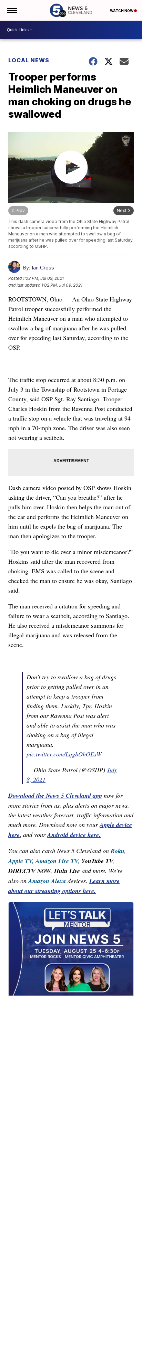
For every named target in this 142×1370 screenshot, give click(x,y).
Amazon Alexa (47, 881)
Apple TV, (21, 861)
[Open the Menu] (11, 10)
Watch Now (122, 11)
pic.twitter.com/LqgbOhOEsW (64, 754)
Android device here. (74, 834)
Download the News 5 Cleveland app (55, 795)
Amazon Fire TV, (58, 861)
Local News (28, 60)
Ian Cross (43, 267)
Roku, (118, 851)
